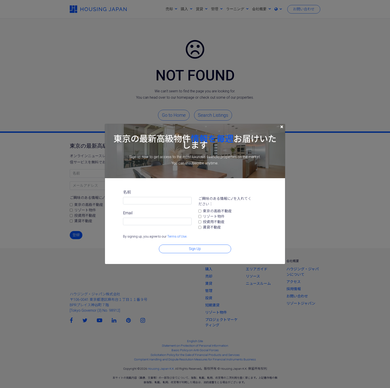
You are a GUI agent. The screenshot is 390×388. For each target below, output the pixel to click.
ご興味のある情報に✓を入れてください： (224, 201)
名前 (127, 192)
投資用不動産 (214, 222)
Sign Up (195, 249)
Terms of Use (176, 236)
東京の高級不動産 (217, 211)
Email (127, 212)
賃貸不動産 (212, 227)
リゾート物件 (214, 216)
